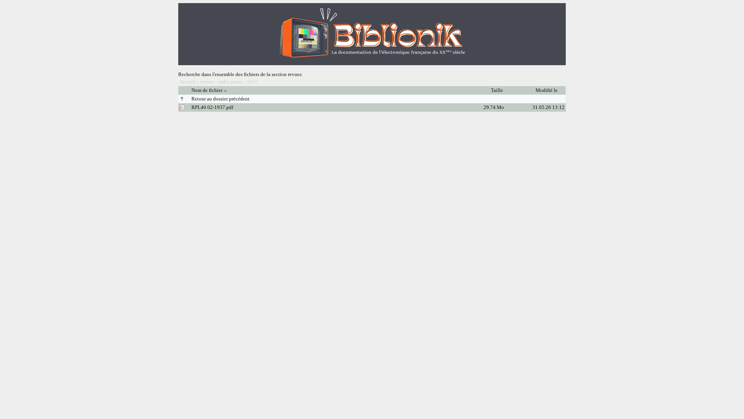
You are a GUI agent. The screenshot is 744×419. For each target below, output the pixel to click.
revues (207, 82)
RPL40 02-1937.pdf (212, 107)
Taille (497, 90)
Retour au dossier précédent (220, 99)
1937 (252, 82)
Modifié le (547, 90)
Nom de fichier (206, 90)
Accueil (187, 82)
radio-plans (230, 82)
